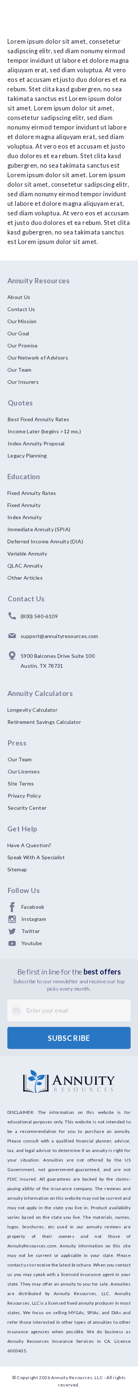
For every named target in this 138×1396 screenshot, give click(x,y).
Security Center (27, 808)
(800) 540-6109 (39, 616)
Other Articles (25, 578)
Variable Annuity (27, 553)
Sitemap (17, 869)
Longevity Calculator (32, 710)
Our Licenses (24, 771)
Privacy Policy (24, 795)
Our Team (19, 370)
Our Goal (18, 333)
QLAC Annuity (25, 565)
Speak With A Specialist (36, 857)
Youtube (31, 943)
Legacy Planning (27, 455)
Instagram (33, 919)
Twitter (30, 931)
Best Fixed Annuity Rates (38, 419)
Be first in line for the (69, 971)
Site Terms (21, 783)
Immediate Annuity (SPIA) (38, 529)
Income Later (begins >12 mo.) (44, 431)
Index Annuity (24, 517)
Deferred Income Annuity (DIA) (45, 541)
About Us (19, 297)
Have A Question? (29, 845)
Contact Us (21, 309)
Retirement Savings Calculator (44, 722)
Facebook (33, 907)
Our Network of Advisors (37, 357)
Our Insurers (23, 382)
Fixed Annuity (24, 505)
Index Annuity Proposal (36, 443)
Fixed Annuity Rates (31, 493)
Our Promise (22, 345)
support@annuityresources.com (59, 636)
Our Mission (22, 321)
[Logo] (69, 1081)
